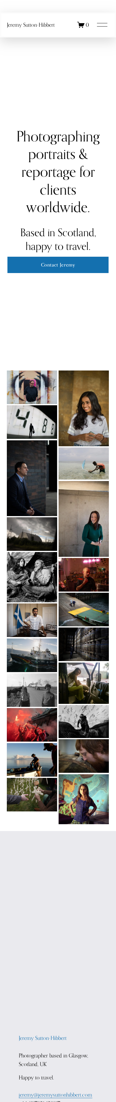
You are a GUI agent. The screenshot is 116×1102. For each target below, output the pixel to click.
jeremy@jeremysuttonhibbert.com (55, 1094)
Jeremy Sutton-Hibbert (31, 24)
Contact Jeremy (58, 265)
